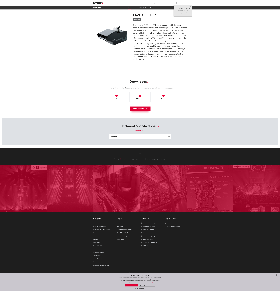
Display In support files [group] (140, 108)
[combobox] (276, 275)
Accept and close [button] (131, 285)
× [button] (278, 275)
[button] (140, 288)
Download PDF (139, 130)
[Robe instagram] (140, 154)
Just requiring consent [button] (147, 285)
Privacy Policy (150, 282)
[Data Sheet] (150, 7)
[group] (102, 226)
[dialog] (140, 282)
